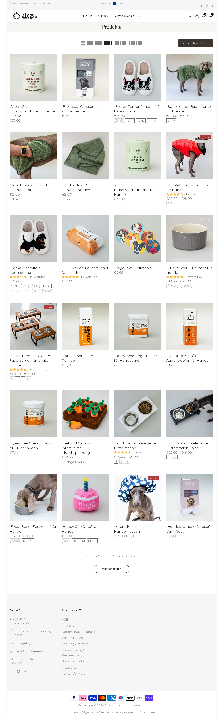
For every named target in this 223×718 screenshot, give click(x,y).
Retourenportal (73, 661)
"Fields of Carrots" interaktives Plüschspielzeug (76, 448)
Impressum (70, 625)
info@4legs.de (44, 3)
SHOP (102, 16)
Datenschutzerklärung (78, 631)
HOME (87, 16)
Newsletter (70, 667)
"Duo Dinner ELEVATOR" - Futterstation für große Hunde (31, 360)
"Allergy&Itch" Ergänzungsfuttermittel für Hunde (32, 111)
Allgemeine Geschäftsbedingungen (107, 712)
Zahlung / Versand (75, 644)
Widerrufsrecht (73, 638)
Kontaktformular (74, 673)
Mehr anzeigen (111, 568)
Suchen (72, 712)
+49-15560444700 (21, 3)
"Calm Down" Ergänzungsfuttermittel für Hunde (137, 190)
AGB (65, 619)
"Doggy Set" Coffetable (133, 268)
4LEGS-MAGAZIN (126, 16)
